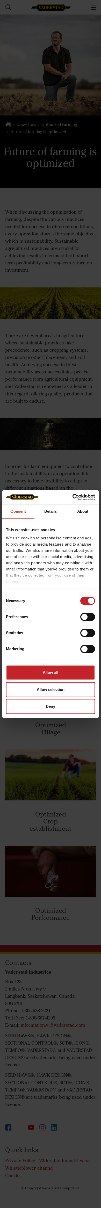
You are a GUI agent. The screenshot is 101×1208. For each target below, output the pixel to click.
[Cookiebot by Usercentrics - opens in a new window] (72, 497)
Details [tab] (50, 511)
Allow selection (50, 689)
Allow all (50, 672)
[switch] (87, 621)
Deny (50, 706)
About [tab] (83, 511)
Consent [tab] (18, 511)
